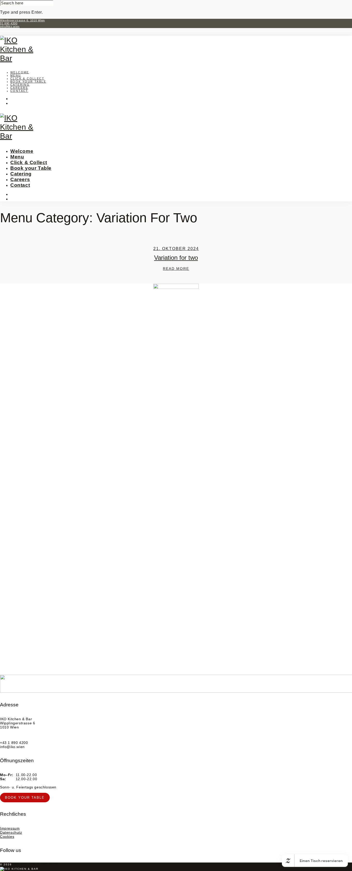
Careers (19, 87)
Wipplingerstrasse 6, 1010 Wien (22, 20)
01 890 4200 (9, 23)
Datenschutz (11, 832)
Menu (15, 75)
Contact (19, 90)
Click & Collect (27, 78)
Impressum (10, 828)
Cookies (7, 836)
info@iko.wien (10, 26)
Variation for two (176, 257)
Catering (20, 84)
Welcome (19, 72)
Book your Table (28, 81)
